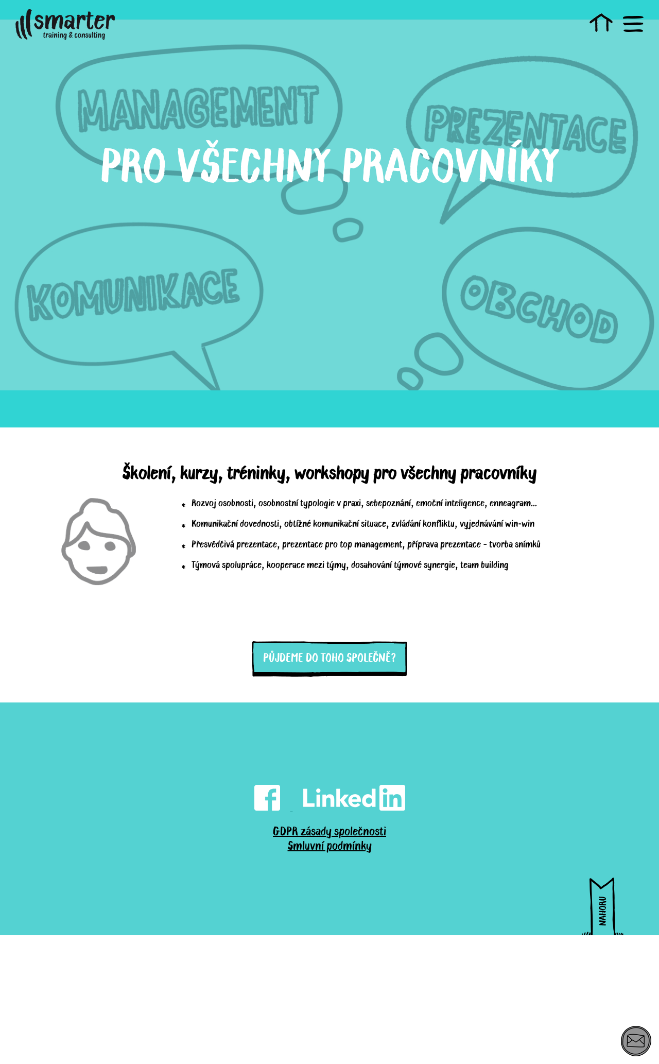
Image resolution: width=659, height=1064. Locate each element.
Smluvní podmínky (330, 845)
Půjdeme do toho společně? (329, 657)
